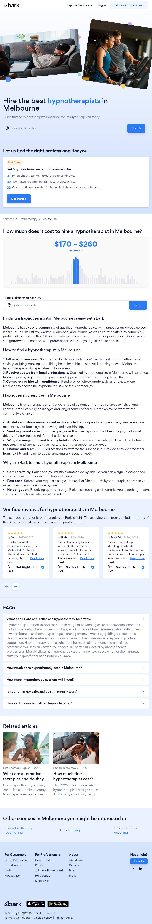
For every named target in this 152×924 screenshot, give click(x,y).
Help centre (42, 876)
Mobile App (12, 876)
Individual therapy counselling (19, 830)
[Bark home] (12, 5)
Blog (72, 870)
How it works (12, 865)
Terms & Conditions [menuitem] (17, 918)
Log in (102, 5)
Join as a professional (129, 5)
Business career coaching (125, 830)
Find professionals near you (23, 297)
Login (8, 870)
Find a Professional (16, 860)
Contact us (139, 861)
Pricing (39, 865)
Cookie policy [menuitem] (43, 918)
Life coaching (70, 830)
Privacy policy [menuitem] (64, 918)
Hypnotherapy (28, 219)
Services (8, 219)
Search (136, 128)
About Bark (76, 860)
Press (72, 876)
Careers (74, 865)
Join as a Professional (49, 870)
